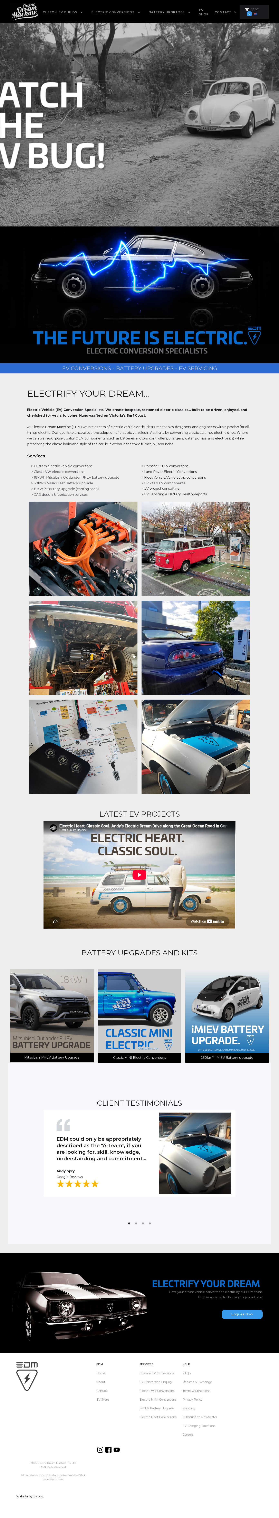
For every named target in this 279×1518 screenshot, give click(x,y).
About (100, 1382)
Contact (223, 12)
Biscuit (38, 1496)
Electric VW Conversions (157, 1391)
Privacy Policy (192, 1399)
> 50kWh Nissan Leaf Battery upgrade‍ (62, 483)
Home (101, 1373)
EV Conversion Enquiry (156, 1382)
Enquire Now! (242, 1314)
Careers (188, 1434)
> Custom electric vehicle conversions (61, 466)
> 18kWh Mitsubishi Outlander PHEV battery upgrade (75, 477)
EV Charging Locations (199, 1426)
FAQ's (187, 1373)
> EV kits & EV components (163, 483)
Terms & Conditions (196, 1391)
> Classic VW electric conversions (57, 472)
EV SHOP (204, 12)
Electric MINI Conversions (158, 1399)
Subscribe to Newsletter (200, 1417)
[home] (24, 12)
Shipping (189, 1408)
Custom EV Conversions (157, 1373)
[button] (63, 12)
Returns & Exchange (197, 1382)
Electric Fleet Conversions (158, 1417)
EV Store (102, 1399)
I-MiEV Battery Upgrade (157, 1408)
